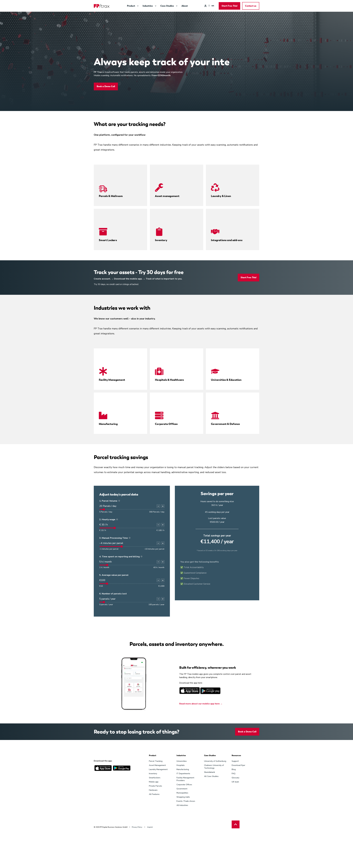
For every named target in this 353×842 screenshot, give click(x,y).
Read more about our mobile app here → (200, 703)
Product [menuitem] (152, 755)
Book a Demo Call (106, 86)
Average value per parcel (115, 575)
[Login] (205, 5)
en (213, 5)
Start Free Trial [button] (229, 5)
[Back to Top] (236, 824)
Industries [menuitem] (181, 755)
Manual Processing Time (115, 538)
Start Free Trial (248, 277)
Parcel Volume (109, 500)
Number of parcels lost (114, 593)
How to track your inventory (167, 242)
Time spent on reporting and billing (121, 556)
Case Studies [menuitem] (210, 755)
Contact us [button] (250, 5)
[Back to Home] (101, 6)
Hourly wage (108, 519)
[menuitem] (138, 6)
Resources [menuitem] (236, 755)
